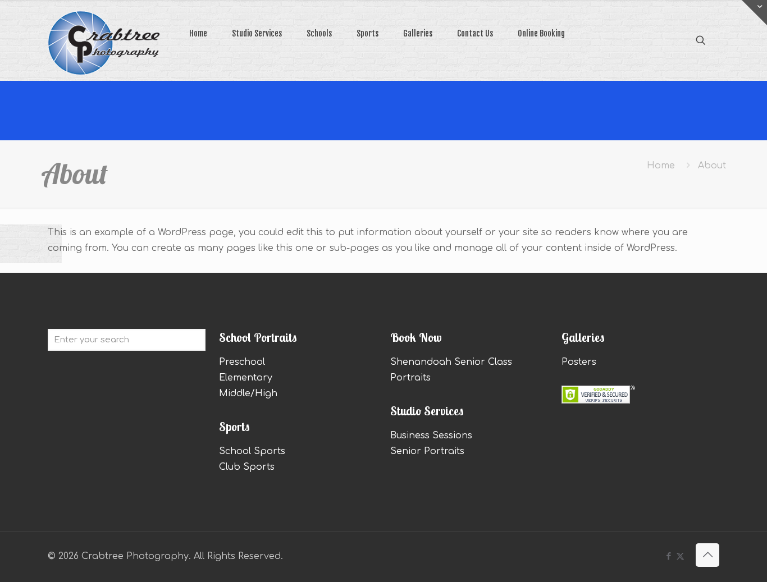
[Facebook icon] (668, 556)
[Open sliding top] (754, 12)
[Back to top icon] (707, 555)
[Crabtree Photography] (104, 27)
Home (661, 166)
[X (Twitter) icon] (680, 556)
